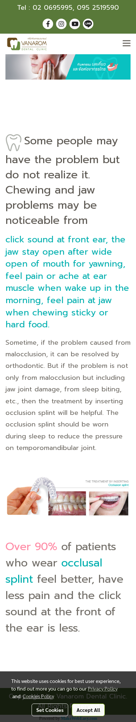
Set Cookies (49, 709)
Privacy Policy (103, 688)
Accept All (88, 709)
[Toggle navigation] (127, 44)
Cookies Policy (38, 696)
